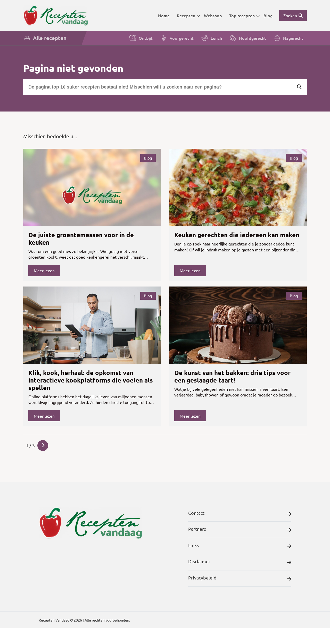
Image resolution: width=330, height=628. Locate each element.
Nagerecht (293, 38)
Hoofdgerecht (252, 38)
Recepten (186, 15)
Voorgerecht (182, 38)
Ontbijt (146, 38)
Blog (268, 15)
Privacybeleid (202, 577)
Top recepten (242, 15)
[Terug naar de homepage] (55, 15)
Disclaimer (199, 561)
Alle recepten (50, 38)
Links (193, 545)
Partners (197, 528)
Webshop (213, 15)
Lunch (216, 38)
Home (164, 15)
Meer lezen (44, 270)
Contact (196, 512)
